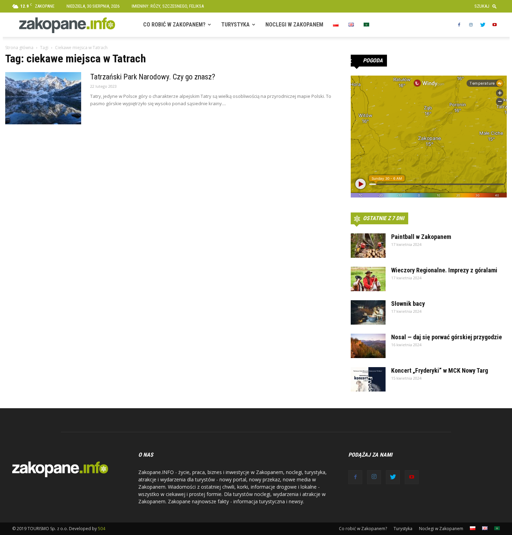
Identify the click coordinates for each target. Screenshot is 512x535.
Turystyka (235, 24)
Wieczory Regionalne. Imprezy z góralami (444, 270)
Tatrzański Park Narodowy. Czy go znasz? (152, 76)
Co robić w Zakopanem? (174, 24)
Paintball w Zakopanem (421, 236)
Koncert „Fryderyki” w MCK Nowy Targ (439, 370)
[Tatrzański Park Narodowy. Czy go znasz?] (43, 98)
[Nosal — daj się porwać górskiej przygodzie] (368, 346)
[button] (487, 6)
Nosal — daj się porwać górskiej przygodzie (446, 337)
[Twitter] (483, 25)
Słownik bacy (408, 303)
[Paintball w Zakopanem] (368, 245)
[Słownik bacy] (368, 312)
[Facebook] (459, 25)
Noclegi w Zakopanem (294, 24)
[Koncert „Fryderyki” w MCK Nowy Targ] (368, 379)
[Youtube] (494, 25)
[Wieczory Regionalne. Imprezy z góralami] (368, 279)
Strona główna (19, 48)
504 (101, 529)
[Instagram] (471, 25)
